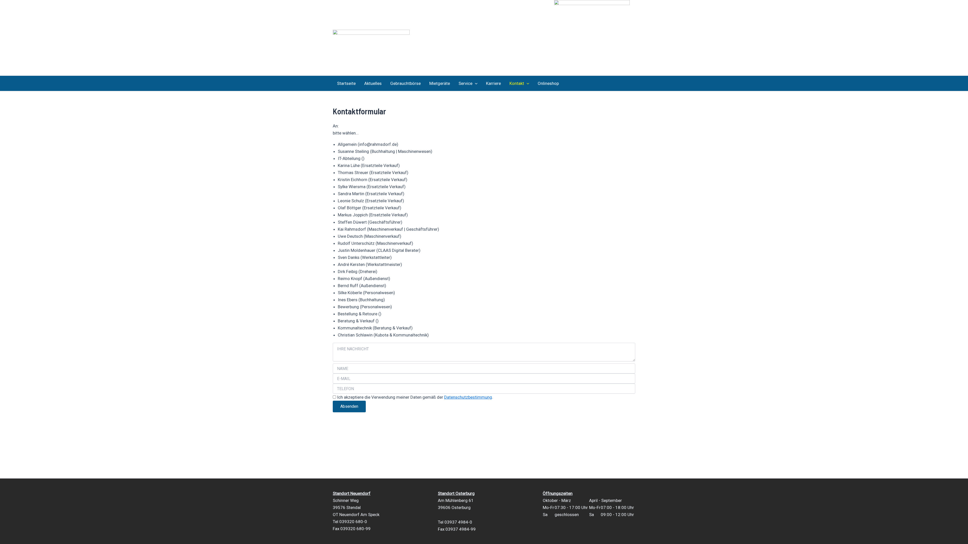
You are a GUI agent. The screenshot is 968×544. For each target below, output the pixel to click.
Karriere (493, 83)
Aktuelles (373, 83)
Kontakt (516, 83)
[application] (474, 83)
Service (465, 83)
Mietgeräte (439, 83)
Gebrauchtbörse (405, 83)
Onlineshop (548, 83)
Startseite (346, 83)
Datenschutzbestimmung (468, 397)
